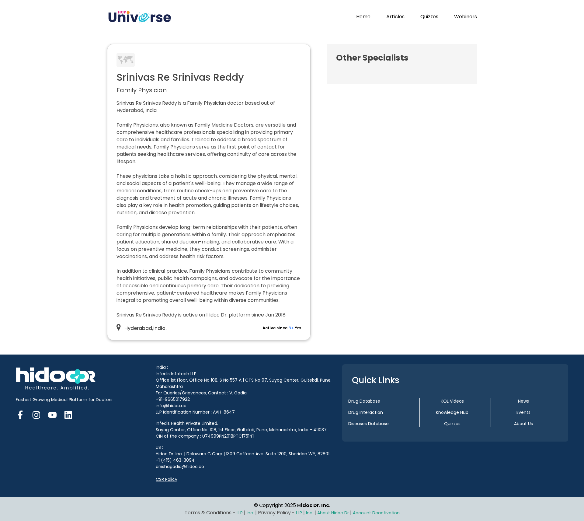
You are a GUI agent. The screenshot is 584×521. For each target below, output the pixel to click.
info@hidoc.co (171, 406)
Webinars (465, 16)
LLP (240, 513)
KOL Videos (452, 401)
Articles (395, 16)
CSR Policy (166, 479)
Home (363, 16)
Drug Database (364, 401)
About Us (523, 424)
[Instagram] (36, 414)
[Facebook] (22, 414)
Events (523, 412)
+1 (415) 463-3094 (175, 460)
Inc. (251, 513)
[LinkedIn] (68, 414)
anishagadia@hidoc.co (180, 466)
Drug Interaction (365, 412)
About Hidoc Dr (333, 513)
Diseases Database (368, 424)
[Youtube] (52, 414)
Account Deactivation (376, 513)
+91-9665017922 (173, 399)
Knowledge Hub (452, 412)
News (523, 401)
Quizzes (429, 16)
